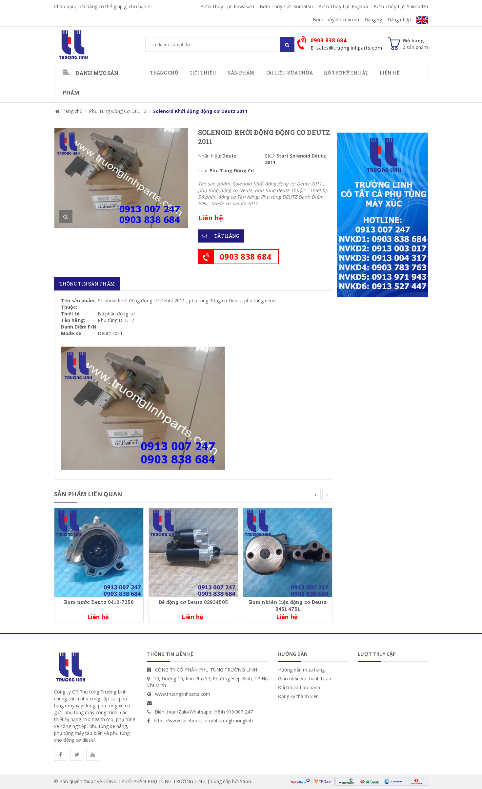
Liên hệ (390, 73)
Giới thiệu (203, 73)
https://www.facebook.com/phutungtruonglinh (203, 720)
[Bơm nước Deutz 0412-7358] (98, 552)
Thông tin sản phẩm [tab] (87, 284)
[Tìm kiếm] (287, 44)
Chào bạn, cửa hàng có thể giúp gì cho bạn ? (102, 6)
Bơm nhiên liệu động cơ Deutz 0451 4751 (288, 605)
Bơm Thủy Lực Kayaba (343, 6)
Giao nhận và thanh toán (304, 678)
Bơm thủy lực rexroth (336, 19)
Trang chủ (164, 73)
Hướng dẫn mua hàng (301, 670)
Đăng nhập (399, 19)
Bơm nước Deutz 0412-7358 (98, 602)
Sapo (245, 781)
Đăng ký (373, 19)
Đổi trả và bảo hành (299, 687)
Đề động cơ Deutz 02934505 (193, 602)
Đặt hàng (226, 236)
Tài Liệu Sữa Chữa (289, 73)
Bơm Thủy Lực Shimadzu (400, 6)
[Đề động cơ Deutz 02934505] (193, 552)
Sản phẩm (241, 73)
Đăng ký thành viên (298, 696)
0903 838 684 (245, 256)
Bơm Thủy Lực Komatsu (286, 6)
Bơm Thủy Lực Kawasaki (227, 6)
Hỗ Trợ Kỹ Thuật (346, 73)
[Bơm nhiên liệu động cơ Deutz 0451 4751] (287, 552)
